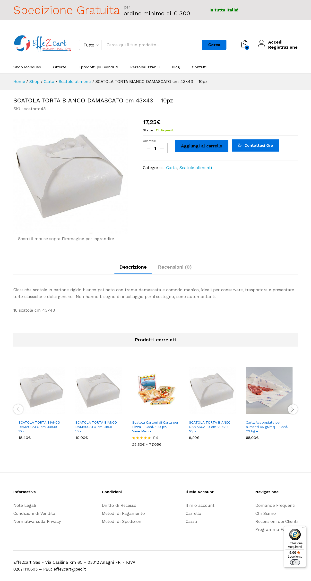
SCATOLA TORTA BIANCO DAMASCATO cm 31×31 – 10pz (96, 426)
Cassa (191, 521)
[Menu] (303, 529)
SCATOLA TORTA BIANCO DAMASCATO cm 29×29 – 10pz (210, 426)
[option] (41, 405)
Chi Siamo (265, 513)
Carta (171, 167)
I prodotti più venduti (98, 67)
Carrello (193, 513)
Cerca (214, 44)
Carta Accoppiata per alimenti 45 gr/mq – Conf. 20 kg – (267, 426)
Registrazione (283, 47)
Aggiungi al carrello (201, 145)
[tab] (133, 269)
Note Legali (24, 505)
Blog (176, 67)
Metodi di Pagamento (123, 513)
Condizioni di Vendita (34, 513)
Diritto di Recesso (119, 505)
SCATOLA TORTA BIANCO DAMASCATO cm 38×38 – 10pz (39, 426)
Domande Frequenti (275, 505)
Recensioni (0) (175, 266)
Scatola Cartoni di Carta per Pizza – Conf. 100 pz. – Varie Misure (155, 426)
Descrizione (133, 266)
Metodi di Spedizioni (122, 521)
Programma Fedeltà (275, 529)
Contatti (199, 67)
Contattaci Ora (258, 145)
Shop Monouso (27, 67)
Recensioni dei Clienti (276, 521)
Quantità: (149, 140)
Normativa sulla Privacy (37, 521)
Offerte (59, 67)
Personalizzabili (145, 67)
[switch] (295, 562)
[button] (36, 414)
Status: (149, 130)
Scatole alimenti (195, 167)
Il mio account (200, 505)
